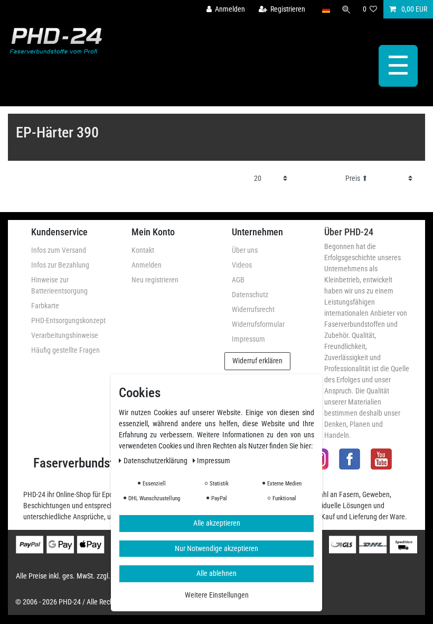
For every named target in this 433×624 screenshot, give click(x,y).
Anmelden (146, 265)
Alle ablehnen (216, 573)
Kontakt (142, 250)
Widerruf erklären (257, 360)
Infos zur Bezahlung (60, 265)
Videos (242, 265)
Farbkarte (45, 305)
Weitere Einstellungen (217, 595)
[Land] (325, 9)
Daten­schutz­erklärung (156, 460)
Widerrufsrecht (253, 309)
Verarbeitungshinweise (64, 335)
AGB (238, 280)
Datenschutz (250, 294)
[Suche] (346, 9)
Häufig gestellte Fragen (65, 350)
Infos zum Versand (58, 250)
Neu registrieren (154, 280)
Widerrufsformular (258, 324)
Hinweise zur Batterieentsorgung (59, 285)
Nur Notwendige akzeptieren (216, 548)
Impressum (248, 339)
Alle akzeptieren (216, 523)
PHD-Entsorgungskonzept (68, 320)
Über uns (245, 250)
